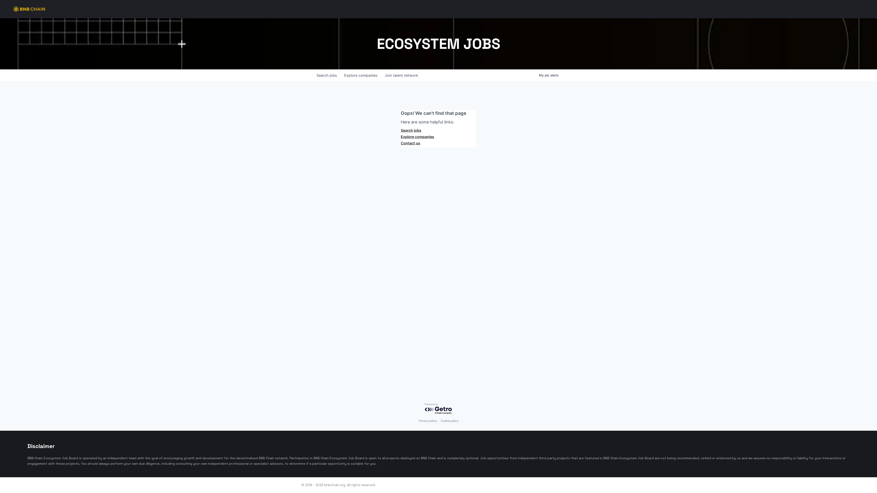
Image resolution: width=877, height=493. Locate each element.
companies (360, 75)
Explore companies (417, 136)
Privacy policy (428, 420)
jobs (327, 75)
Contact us (410, 143)
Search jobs (411, 130)
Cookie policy (449, 420)
